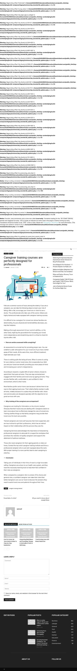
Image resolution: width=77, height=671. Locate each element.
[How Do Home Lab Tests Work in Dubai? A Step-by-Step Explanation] (11, 533)
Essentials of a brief (10, 498)
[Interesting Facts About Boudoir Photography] (31, 632)
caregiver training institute (15, 488)
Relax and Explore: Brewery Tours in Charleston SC (63, 275)
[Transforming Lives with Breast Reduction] (42, 533)
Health (16, 251)
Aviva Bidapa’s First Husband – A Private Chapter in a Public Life (62, 265)
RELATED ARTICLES (11, 524)
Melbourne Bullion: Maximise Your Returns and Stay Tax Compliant (63, 270)
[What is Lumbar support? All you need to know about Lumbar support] (31, 622)
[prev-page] (5, 549)
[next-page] (8, 549)
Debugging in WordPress (50, 222)
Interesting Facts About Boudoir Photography (41, 632)
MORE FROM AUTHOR (25, 524)
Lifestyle (11, 251)
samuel (7, 267)
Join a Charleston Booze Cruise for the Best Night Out (62, 287)
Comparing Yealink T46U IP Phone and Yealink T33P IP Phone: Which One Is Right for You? (63, 281)
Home (5, 251)
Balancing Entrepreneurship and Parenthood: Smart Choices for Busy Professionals (62, 259)
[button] (71, 249)
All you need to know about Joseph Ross (40, 499)
